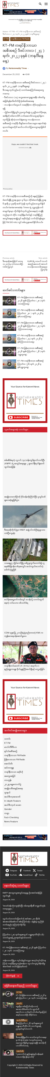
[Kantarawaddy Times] (4, 68)
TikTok (42, 875)
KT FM (12, 31)
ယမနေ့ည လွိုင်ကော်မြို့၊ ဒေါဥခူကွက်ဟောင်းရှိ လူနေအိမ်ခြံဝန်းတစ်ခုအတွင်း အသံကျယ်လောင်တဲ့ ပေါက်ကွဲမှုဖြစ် (24, 566)
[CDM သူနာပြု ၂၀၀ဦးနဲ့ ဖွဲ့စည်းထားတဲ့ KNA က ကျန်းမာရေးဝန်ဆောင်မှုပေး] (25, 619)
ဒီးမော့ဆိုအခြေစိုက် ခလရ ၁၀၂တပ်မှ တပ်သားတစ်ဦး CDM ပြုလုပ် (13, 264)
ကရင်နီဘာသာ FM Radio (20, 39)
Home (5, 31)
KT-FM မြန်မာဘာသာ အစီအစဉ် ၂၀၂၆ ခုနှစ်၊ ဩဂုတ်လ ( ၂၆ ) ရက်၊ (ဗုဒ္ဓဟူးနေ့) (31, 351)
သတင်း (19, 1003)
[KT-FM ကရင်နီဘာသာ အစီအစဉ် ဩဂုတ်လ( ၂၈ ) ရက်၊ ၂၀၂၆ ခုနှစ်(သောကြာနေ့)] (9, 313)
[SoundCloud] (20, 875)
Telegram (13, 871)
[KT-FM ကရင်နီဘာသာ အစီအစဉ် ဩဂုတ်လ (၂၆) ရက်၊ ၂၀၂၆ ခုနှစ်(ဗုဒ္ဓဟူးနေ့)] (9, 364)
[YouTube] (7, 875)
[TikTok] (36, 875)
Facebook (27, 871)
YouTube (13, 875)
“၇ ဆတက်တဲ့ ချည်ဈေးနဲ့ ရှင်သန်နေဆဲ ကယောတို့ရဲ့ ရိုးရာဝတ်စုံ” (29, 1055)
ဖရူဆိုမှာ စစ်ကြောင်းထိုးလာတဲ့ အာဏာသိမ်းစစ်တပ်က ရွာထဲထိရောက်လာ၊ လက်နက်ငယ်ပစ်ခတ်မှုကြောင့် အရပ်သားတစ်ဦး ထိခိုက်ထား (31, 1010)
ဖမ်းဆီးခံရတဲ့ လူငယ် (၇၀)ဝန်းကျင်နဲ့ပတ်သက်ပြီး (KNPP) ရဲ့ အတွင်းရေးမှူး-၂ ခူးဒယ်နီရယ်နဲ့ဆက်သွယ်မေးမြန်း (24, 464)
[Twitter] (34, 870)
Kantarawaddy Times (18, 68)
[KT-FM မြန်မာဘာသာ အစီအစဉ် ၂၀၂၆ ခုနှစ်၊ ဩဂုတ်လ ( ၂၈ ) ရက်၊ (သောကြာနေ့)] (9, 300)
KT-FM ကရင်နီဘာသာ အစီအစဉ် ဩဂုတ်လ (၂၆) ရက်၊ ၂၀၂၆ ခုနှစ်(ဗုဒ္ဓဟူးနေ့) (30, 364)
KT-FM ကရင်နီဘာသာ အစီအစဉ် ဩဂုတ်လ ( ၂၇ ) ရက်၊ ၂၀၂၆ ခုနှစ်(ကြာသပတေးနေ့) (30, 338)
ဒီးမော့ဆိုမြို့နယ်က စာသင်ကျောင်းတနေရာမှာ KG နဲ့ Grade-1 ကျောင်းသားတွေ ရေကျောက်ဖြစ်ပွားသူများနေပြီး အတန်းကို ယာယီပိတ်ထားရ (31, 1041)
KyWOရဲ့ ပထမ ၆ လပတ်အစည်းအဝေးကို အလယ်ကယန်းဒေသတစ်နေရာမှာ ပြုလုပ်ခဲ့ (37, 265)
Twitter (40, 871)
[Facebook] (20, 870)
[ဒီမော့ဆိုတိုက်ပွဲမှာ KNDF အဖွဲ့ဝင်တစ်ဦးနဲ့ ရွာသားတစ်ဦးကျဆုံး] (25, 516)
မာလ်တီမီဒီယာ (22, 1020)
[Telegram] (7, 870)
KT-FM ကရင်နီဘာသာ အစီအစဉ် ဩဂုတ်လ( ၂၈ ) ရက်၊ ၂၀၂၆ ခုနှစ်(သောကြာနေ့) (30, 313)
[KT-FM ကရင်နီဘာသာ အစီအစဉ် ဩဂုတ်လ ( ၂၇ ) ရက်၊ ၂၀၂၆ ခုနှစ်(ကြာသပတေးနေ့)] (9, 338)
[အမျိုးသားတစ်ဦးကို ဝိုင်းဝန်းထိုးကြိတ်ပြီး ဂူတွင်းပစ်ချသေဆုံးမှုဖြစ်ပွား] (25, 483)
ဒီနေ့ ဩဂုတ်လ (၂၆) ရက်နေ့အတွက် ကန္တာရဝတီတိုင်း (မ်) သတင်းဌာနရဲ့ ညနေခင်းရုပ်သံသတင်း (29, 1026)
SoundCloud (28, 875)
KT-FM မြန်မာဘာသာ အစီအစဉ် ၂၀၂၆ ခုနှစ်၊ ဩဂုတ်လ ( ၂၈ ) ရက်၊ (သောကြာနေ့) (31, 300)
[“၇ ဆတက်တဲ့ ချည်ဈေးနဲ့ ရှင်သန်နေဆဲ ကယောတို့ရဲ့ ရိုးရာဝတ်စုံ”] (8, 1053)
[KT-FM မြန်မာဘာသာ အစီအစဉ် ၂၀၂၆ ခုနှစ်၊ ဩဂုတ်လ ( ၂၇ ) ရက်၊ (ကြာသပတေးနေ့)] (9, 326)
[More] (35, 246)
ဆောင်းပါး (20, 1051)
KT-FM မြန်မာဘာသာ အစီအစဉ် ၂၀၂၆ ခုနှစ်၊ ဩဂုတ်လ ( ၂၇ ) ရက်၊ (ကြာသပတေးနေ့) (31, 326)
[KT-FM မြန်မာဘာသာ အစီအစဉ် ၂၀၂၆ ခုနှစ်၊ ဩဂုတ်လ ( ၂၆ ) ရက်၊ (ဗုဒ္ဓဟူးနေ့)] (9, 351)
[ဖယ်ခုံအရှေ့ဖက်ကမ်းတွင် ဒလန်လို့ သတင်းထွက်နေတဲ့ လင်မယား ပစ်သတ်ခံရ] (25, 586)
